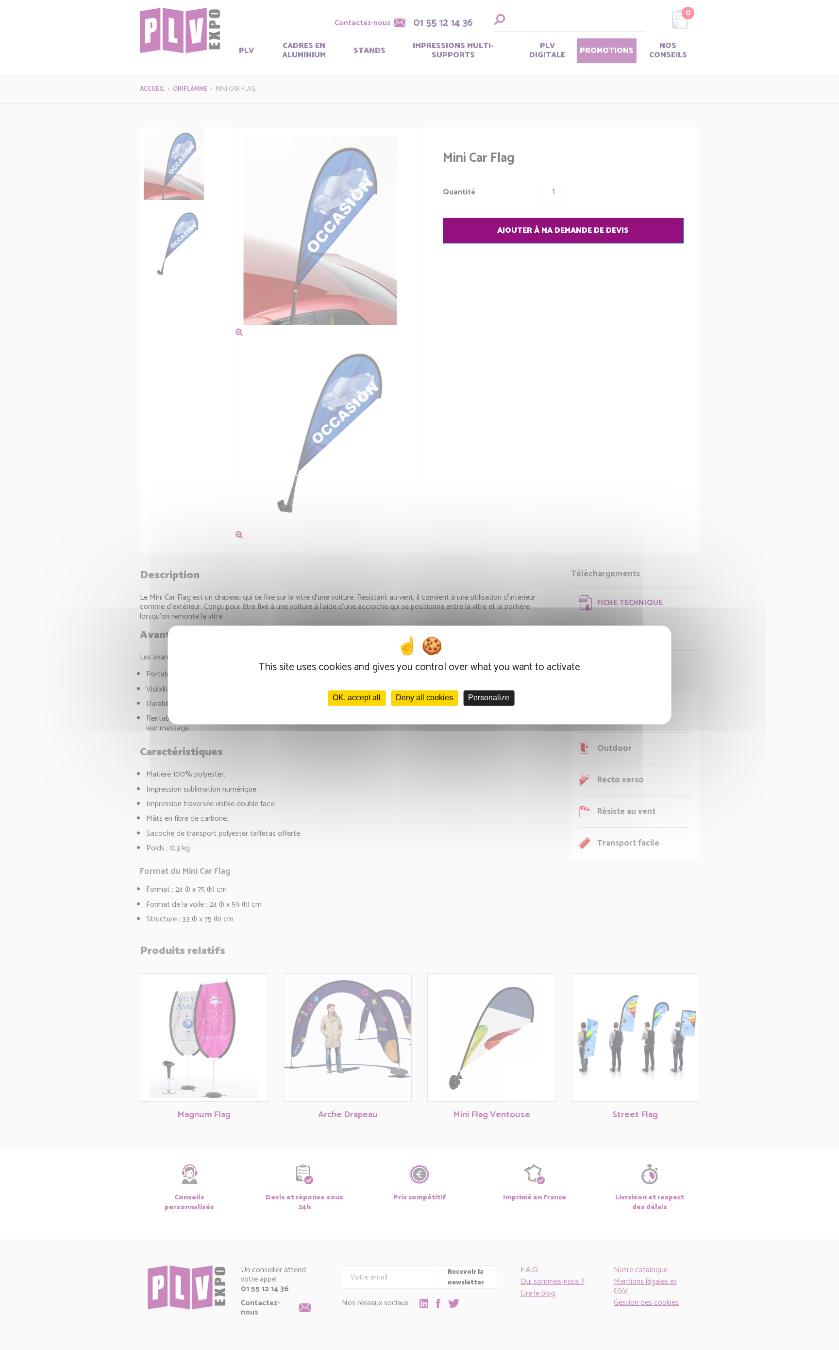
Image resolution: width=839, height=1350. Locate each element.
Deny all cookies (424, 698)
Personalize (488, 698)
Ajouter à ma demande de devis (563, 230)
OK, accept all (357, 698)
